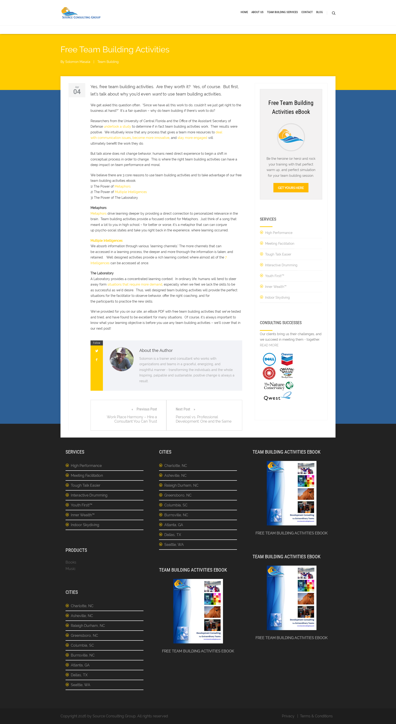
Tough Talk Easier (278, 254)
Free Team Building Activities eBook (198, 651)
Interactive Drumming (281, 265)
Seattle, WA (80, 685)
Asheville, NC (82, 616)
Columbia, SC (82, 645)
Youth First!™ (274, 276)
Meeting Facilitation (279, 243)
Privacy (288, 716)
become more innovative (150, 138)
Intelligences (100, 263)
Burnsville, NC (83, 655)
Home (244, 12)
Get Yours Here (291, 188)
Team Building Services (282, 12)
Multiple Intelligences (131, 192)
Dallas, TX (79, 675)
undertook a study (117, 126)
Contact (307, 12)
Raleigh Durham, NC (88, 625)
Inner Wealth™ (275, 287)
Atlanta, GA (80, 665)
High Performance (278, 233)
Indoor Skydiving (277, 297)
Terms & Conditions (316, 716)
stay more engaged (192, 138)
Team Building (108, 62)
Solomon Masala (77, 62)
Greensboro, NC (84, 635)
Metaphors (123, 186)
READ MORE (269, 345)
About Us (257, 12)
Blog (319, 12)
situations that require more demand (134, 284)
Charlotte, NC (82, 606)
